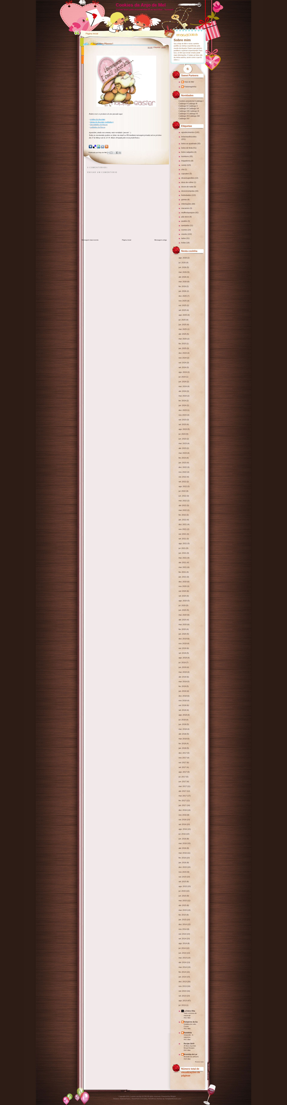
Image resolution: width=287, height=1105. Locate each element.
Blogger (173, 1096)
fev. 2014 (182, 972)
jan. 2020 (182, 634)
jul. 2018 (182, 720)
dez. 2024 (183, 353)
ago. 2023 (183, 429)
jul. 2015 (182, 891)
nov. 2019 (183, 643)
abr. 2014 (182, 962)
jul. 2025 (182, 320)
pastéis (184, 221)
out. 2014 (182, 934)
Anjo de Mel (189, 82)
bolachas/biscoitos (188, 137)
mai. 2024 (183, 386)
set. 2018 (182, 710)
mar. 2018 (183, 739)
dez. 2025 (183, 296)
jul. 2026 (182, 263)
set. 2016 (182, 824)
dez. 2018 (183, 696)
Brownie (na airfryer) (191, 1057)
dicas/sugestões (187, 178)
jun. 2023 (182, 439)
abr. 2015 (182, 905)
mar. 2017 (183, 796)
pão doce (185, 217)
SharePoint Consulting (139, 1099)
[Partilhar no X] (114, 152)
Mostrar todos (199, 1062)
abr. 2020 (182, 620)
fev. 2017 (182, 801)
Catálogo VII (194, 109)
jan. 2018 (182, 748)
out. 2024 (182, 363)
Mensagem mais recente (90, 240)
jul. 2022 (182, 491)
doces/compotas (188, 191)
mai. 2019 (183, 672)
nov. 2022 (183, 472)
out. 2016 (182, 820)
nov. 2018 (183, 701)
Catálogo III (192, 104)
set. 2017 (182, 767)
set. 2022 (182, 482)
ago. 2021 (183, 543)
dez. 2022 (183, 467)
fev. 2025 (182, 344)
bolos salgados (187, 152)
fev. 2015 (182, 915)
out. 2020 (182, 591)
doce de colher (187, 182)
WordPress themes (155, 1099)
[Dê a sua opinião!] (111, 152)
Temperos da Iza (191, 1022)
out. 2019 (182, 648)
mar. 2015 (183, 910)
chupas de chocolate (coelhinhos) (101, 122)
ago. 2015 (183, 886)
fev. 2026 (182, 286)
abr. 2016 (182, 848)
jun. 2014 (182, 953)
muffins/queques (188, 213)
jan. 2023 (182, 463)
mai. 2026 (183, 272)
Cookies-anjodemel (187, 101)
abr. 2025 (182, 334)
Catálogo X (183, 114)
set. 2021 (182, 539)
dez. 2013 (183, 982)
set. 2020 (182, 596)
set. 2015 (182, 882)
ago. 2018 (183, 715)
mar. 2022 (183, 510)
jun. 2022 (182, 496)
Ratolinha (188, 1033)
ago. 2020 (183, 601)
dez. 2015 (183, 867)
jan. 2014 (182, 977)
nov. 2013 (183, 986)
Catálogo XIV (184, 119)
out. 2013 (182, 991)
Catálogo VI (183, 109)
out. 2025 (182, 305)
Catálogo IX (194, 111)
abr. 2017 (182, 791)
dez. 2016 (183, 810)
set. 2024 (182, 367)
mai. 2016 (183, 843)
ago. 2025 (183, 315)
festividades (186, 195)
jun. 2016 (182, 839)
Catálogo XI (193, 114)
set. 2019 (182, 653)
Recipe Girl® (189, 1044)
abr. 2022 (182, 505)
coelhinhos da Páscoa (97, 127)
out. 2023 (182, 420)
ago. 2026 (183, 258)
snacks (184, 234)
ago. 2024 (183, 372)
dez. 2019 (183, 639)
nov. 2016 (183, 815)
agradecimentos (187, 132)
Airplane (116, 1099)
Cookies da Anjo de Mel (141, 4)
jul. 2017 (182, 777)
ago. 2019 (183, 658)
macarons (185, 208)
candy (183, 165)
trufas (183, 243)
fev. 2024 (182, 401)
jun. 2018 (182, 724)
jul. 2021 (182, 548)
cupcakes (185, 174)
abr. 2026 (182, 277)
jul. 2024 (182, 377)
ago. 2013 (183, 1001)
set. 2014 (182, 939)
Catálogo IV (183, 106)
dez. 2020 (183, 582)
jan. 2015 (182, 920)
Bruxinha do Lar (190, 1054)
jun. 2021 (182, 553)
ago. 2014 (183, 943)
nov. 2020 (183, 586)
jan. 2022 (182, 520)
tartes (183, 238)
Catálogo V (193, 106)
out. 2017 (182, 763)
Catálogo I (199, 101)
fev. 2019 (182, 686)
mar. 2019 (183, 682)
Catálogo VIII (184, 111)
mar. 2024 (183, 396)
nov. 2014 (183, 929)
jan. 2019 (182, 691)
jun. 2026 (182, 267)
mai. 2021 (183, 558)
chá (182, 169)
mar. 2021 (183, 567)
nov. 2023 (183, 415)
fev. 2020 (182, 629)
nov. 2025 (183, 301)
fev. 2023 (182, 458)
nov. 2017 (183, 758)
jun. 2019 (182, 667)
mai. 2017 (183, 786)
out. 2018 (182, 705)
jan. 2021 (182, 577)
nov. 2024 (183, 358)
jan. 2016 (182, 863)
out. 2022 (182, 477)
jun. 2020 (182, 610)
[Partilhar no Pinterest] (119, 152)
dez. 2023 (183, 410)
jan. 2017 (182, 805)
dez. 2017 (183, 753)
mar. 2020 (183, 624)
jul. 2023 (182, 434)
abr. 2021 (182, 562)
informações (186, 204)
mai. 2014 (183, 958)
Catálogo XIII (194, 116)
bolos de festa (187, 148)
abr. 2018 (182, 734)
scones (184, 230)
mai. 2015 (183, 901)
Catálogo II (183, 104)
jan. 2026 (182, 291)
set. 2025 (182, 310)
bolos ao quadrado (189, 144)
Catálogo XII (184, 116)
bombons (185, 156)
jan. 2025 (182, 348)
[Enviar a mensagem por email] (108, 152)
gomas (184, 200)
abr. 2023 (182, 448)
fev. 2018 (182, 744)
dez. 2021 (183, 524)
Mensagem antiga (160, 240)
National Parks (125, 1099)
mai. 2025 (183, 329)
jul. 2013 (182, 1005)
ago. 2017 (183, 772)
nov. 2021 (183, 529)
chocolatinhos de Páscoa (98, 124)
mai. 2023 (183, 443)
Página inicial (92, 33)
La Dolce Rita (189, 1011)
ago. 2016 (183, 829)
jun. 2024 (182, 382)
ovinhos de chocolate (97, 119)
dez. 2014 (183, 924)
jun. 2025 (182, 325)
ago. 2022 (183, 486)
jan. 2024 (182, 405)
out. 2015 (182, 877)
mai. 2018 (183, 729)
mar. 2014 (183, 967)
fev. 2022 (182, 515)
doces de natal (187, 187)
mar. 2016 (183, 853)
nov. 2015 (183, 872)
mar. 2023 (183, 453)
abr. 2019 (182, 677)
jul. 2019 (182, 663)
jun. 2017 (182, 782)
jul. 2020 (182, 605)
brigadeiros (186, 161)
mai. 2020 (183, 615)
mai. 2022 (183, 501)
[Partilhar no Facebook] (117, 152)
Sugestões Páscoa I (103, 43)
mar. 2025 (183, 339)
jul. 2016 (182, 834)
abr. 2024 (182, 391)
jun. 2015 (182, 896)
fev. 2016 (182, 858)
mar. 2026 (183, 282)
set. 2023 (182, 424)
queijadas (185, 225)
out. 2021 (182, 534)
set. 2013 (182, 996)
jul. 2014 (182, 948)
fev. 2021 (182, 572)
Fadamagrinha (190, 87)
